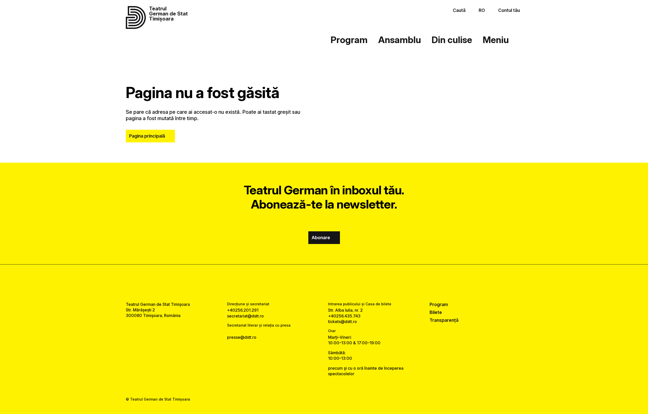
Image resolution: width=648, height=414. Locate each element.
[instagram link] (324, 283)
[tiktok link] (339, 283)
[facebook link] (308, 283)
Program (349, 39)
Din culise (452, 39)
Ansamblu (399, 39)
